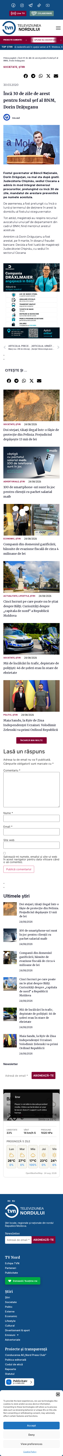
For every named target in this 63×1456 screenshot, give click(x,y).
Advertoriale (11, 481)
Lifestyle (23, 596)
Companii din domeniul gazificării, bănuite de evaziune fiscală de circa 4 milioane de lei (31, 549)
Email (7, 826)
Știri (22, 66)
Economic (9, 539)
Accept (31, 1425)
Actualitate (10, 596)
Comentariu (11, 770)
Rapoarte (10, 1369)
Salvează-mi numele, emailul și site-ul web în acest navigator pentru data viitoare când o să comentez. (31, 859)
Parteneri (10, 1268)
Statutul (9, 1373)
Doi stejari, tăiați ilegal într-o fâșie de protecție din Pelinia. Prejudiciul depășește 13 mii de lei (31, 434)
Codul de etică (14, 1364)
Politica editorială (15, 1359)
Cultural (10, 1325)
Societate (10, 66)
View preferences (31, 1444)
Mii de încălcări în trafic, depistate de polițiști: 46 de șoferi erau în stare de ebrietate (31, 668)
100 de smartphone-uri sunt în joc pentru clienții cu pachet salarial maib (29, 491)
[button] (58, 1394)
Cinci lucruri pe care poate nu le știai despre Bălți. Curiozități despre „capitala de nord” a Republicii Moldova (38, 987)
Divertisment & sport (17, 1330)
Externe (9, 1311)
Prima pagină (9, 58)
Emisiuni (10, 1335)
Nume (8, 813)
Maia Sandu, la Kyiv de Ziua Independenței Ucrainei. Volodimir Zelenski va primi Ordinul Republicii (30, 725)
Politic (7, 715)
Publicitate (11, 1272)
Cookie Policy (29, 1451)
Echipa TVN (12, 1263)
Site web (8, 840)
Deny (31, 1434)
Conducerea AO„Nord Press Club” (25, 1355)
